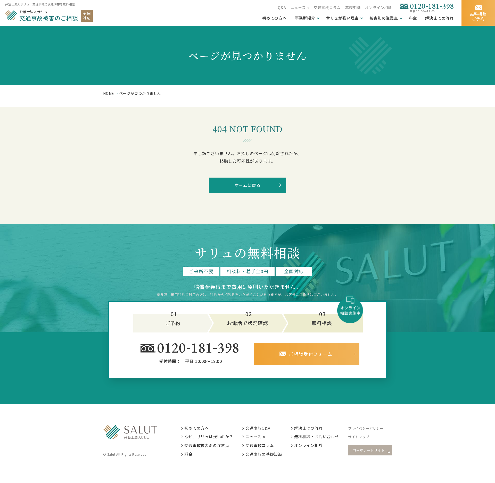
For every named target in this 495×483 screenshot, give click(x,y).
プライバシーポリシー (366, 428)
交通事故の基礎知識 (263, 454)
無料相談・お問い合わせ (316, 436)
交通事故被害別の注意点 (206, 445)
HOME (108, 93)
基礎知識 (352, 7)
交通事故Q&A (257, 428)
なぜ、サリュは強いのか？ (208, 436)
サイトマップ (358, 436)
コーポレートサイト (369, 450)
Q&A (282, 7)
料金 (413, 18)
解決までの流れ (439, 18)
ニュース (298, 7)
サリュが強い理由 (342, 18)
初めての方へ (196, 428)
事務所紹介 (305, 18)
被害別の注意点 (383, 18)
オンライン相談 (378, 7)
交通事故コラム (327, 7)
